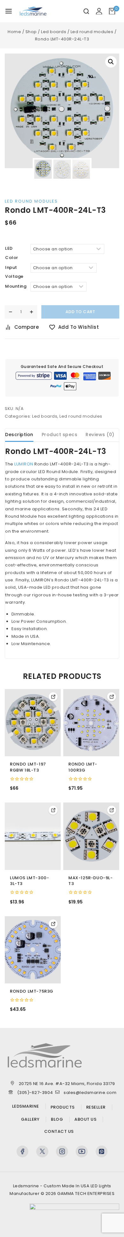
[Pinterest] (102, 1152)
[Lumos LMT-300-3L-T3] (33, 836)
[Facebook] (23, 1152)
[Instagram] (62, 1152)
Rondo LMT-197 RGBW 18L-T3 (28, 767)
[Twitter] (42, 1152)
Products (63, 1107)
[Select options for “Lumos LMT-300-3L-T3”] (53, 810)
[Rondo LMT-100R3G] (91, 722)
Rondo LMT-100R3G (82, 767)
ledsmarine (25, 1106)
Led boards (44, 416)
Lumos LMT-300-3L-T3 (29, 881)
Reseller (96, 1107)
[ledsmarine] (36, 11)
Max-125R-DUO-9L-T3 (90, 881)
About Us (85, 1119)
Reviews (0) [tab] (100, 434)
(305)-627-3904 (35, 1093)
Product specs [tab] (60, 434)
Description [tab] (19, 434)
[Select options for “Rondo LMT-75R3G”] (53, 923)
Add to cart (80, 312)
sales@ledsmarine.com (90, 1093)
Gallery (30, 1119)
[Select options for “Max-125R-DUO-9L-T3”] (111, 810)
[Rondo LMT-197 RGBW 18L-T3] (33, 722)
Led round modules (31, 201)
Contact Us (59, 1131)
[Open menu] (8, 11)
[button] (111, 62)
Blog (57, 1119)
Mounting (15, 286)
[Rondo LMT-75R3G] (33, 949)
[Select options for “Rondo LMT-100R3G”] (111, 696)
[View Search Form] (86, 11)
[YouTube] (82, 1152)
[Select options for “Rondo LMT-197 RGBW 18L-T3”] (53, 696)
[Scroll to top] (108, 1224)
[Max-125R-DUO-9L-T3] (91, 836)
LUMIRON (23, 464)
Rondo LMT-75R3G (31, 991)
